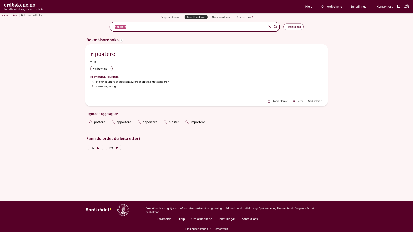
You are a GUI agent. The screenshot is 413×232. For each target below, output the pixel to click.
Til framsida (163, 219)
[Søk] (275, 27)
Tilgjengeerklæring (196, 229)
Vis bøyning (100, 68)
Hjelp (308, 6)
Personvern (221, 229)
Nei (111, 147)
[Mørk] (398, 6)
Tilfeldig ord (293, 27)
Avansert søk (244, 17)
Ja (93, 147)
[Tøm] (270, 27)
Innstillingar (359, 6)
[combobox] (188, 26)
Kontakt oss (385, 6)
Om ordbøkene (331, 6)
